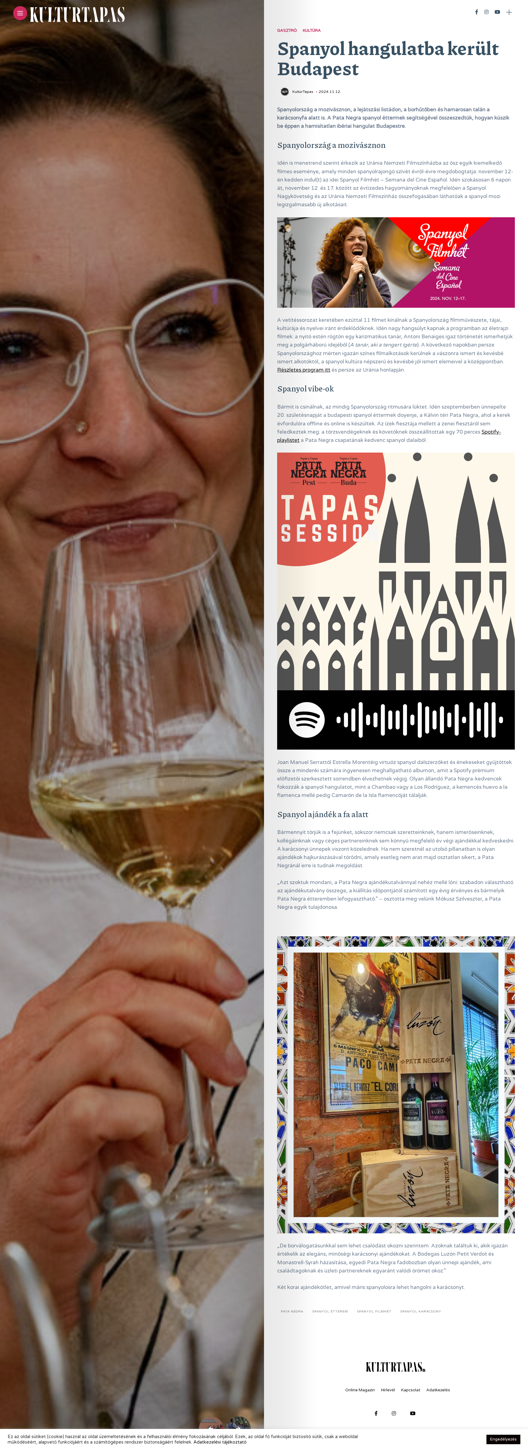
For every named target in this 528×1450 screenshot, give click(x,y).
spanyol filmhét (374, 1311)
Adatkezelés (438, 1390)
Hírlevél (388, 1390)
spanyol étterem (330, 1311)
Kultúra (312, 30)
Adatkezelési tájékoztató (220, 1442)
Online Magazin (360, 1390)
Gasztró (287, 30)
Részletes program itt (303, 370)
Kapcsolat (410, 1390)
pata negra (292, 1311)
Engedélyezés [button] (503, 1439)
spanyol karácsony (420, 1311)
